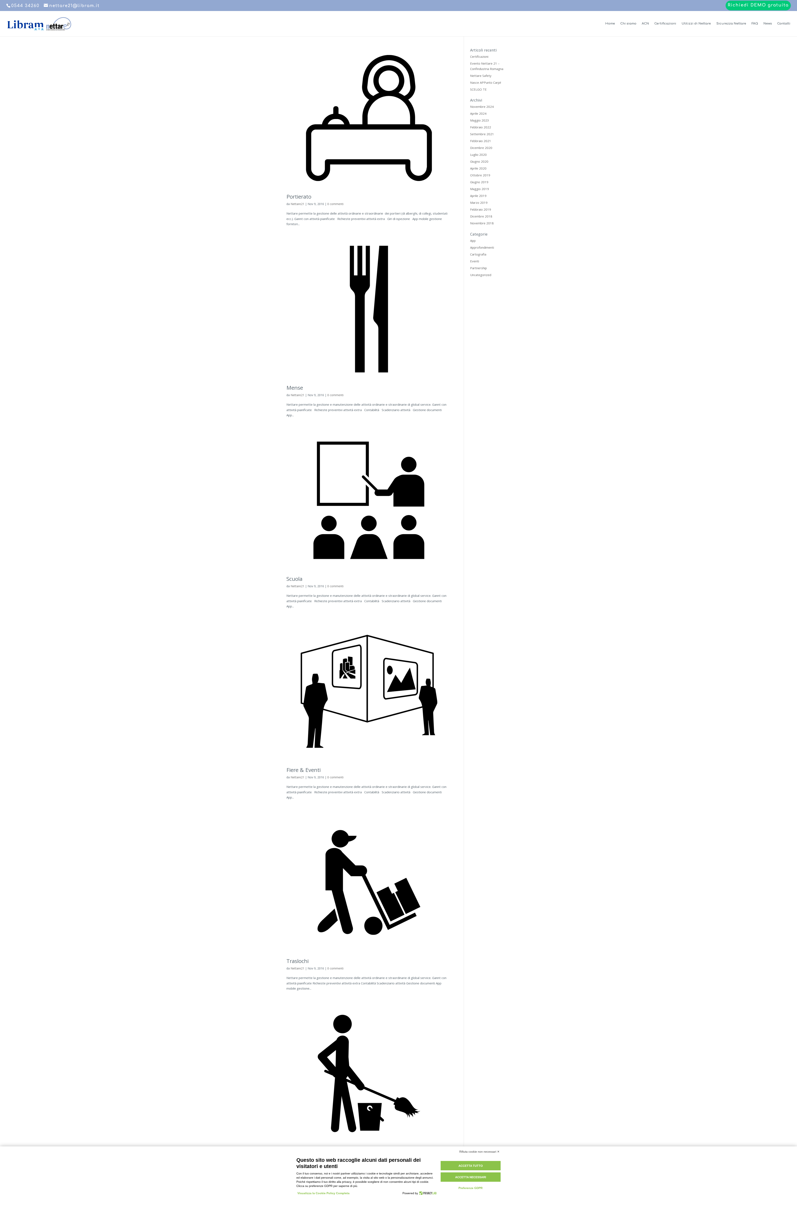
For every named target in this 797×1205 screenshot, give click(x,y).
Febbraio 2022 (480, 127)
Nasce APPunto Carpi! (485, 82)
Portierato (298, 196)
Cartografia (478, 254)
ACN (645, 23)
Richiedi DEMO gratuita (758, 5)
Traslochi (297, 961)
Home (610, 23)
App (473, 240)
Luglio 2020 (478, 154)
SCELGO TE (478, 89)
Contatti (783, 23)
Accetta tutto (470, 1165)
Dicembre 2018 (481, 216)
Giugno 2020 (479, 161)
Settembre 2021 (482, 134)
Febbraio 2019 (480, 209)
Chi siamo (628, 23)
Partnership (478, 268)
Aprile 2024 (478, 113)
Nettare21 (297, 204)
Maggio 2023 (479, 120)
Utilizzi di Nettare (696, 23)
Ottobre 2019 (480, 175)
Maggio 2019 (479, 189)
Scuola (294, 578)
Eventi (474, 261)
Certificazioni (665, 23)
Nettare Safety (480, 76)
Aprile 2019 (478, 196)
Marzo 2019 (479, 202)
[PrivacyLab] (427, 1193)
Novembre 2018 (482, 223)
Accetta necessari (470, 1177)
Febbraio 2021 (480, 141)
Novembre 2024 (482, 106)
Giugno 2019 (479, 182)
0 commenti (335, 204)
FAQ (755, 23)
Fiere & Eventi (303, 770)
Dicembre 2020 (481, 148)
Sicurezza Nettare (731, 23)
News (767, 23)
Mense (294, 387)
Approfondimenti (482, 247)
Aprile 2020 (478, 168)
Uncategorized (480, 275)
